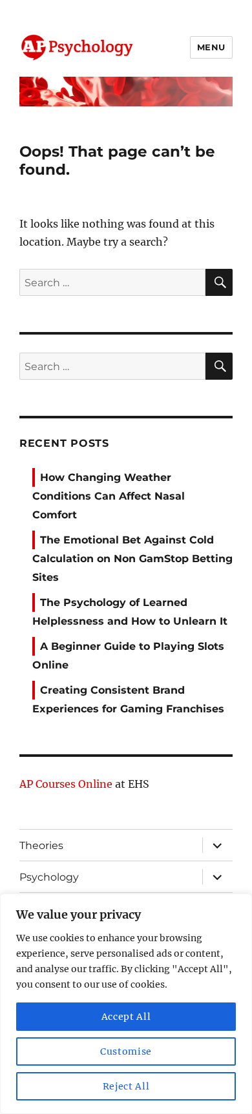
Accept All (126, 1016)
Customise (126, 1051)
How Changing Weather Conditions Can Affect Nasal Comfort (108, 496)
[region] (126, 1004)
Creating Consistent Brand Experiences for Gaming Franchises (128, 699)
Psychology (49, 877)
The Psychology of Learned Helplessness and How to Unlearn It (129, 611)
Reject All (126, 1086)
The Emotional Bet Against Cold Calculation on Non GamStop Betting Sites (132, 558)
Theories (41, 845)
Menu (211, 47)
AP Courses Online (65, 783)
